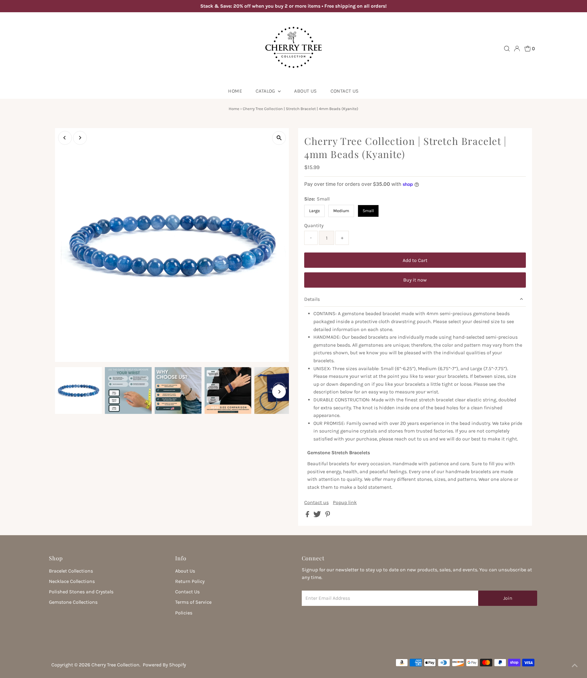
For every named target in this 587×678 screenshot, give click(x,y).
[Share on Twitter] (317, 515)
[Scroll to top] (575, 666)
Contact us (316, 502)
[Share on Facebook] (308, 515)
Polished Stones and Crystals (81, 592)
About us (305, 91)
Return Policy (190, 581)
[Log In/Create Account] (517, 48)
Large (314, 210)
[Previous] (65, 138)
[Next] (80, 138)
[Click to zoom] (279, 138)
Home (235, 91)
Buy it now (415, 280)
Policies (183, 613)
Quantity (313, 225)
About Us (185, 571)
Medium (341, 210)
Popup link (345, 502)
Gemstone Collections (73, 602)
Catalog (266, 91)
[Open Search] (507, 48)
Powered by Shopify (164, 665)
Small (368, 210)
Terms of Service (193, 602)
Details (312, 299)
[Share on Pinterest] (327, 515)
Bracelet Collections (71, 571)
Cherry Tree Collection (115, 665)
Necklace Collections (72, 581)
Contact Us (344, 91)
